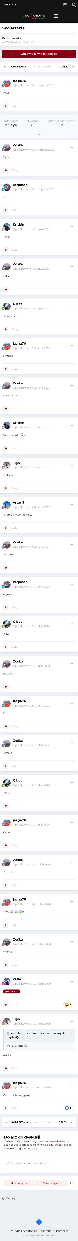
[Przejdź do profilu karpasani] (7, 187)
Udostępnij (20, 1183)
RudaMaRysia (56, 1033)
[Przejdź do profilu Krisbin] (7, 227)
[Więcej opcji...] (71, 83)
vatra (17, 979)
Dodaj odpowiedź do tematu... (30, 1163)
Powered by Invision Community (39, 1235)
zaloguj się (51, 1144)
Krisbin (18, 224)
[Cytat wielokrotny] (5, 106)
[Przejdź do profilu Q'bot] (7, 306)
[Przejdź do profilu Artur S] (7, 505)
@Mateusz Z (12, 991)
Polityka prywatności (23, 1231)
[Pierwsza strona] (5, 67)
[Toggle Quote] (8, 1033)
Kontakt (45, 1231)
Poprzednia (17, 66)
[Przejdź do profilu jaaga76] (7, 83)
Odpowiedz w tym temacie (39, 53)
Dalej (65, 66)
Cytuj (15, 105)
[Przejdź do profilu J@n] (7, 465)
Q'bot (17, 304)
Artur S (18, 502)
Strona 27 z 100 (43, 66)
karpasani (21, 185)
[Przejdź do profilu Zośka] (7, 147)
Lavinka (16, 38)
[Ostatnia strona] (73, 67)
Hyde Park (28, 41)
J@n (16, 463)
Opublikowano (33, 85)
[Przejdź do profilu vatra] (7, 981)
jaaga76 (19, 81)
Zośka (18, 145)
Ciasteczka (61, 1231)
